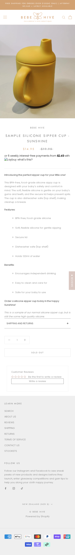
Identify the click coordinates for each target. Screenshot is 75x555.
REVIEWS (9, 422)
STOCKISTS (10, 451)
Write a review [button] (37, 381)
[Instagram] (14, 488)
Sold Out (37, 352)
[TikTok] (22, 488)
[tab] (37, 323)
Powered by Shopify (38, 516)
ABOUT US (10, 416)
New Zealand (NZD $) (35, 504)
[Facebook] (5, 488)
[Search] (63, 17)
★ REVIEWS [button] (72, 280)
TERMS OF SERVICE (15, 439)
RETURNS (9, 434)
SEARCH (8, 411)
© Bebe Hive (37, 511)
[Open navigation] (5, 17)
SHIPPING (9, 428)
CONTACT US (11, 445)
